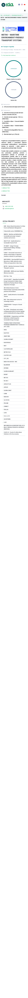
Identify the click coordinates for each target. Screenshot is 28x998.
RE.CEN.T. (6, 380)
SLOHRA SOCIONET (8, 339)
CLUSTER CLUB (7, 355)
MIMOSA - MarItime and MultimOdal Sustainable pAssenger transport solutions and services (12, 236)
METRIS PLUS (7, 352)
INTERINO (6, 368)
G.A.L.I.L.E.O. (7, 416)
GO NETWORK (7, 419)
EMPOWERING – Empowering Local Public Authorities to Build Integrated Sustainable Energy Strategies (14, 318)
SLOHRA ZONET (7, 390)
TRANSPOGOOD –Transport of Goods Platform (13, 305)
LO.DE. (5, 412)
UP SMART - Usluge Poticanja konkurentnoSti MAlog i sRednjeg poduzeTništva (12, 247)
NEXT (5, 345)
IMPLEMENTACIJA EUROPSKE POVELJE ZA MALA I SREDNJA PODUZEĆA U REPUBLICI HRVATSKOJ (14, 427)
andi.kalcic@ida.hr (9, 208)
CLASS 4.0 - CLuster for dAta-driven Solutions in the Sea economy (13, 433)
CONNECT (6, 406)
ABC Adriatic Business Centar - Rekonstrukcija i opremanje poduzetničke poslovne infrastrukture (14, 289)
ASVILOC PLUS (7, 384)
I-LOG (5, 422)
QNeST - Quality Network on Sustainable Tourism (14, 295)
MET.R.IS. (6, 377)
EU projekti (7, 15)
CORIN (5, 393)
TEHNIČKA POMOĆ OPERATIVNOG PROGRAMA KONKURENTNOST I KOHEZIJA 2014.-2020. (14, 324)
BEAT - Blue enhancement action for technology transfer (13, 300)
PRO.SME (6, 403)
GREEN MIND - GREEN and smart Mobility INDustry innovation (14, 272)
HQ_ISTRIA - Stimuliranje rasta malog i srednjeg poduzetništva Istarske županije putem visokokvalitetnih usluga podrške (14, 311)
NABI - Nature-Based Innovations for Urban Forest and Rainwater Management (14, 227)
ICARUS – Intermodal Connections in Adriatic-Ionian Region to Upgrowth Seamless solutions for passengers (13, 254)
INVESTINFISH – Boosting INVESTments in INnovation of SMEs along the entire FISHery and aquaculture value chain (14, 261)
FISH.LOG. (6, 409)
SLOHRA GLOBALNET (9, 371)
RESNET (6, 374)
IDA (1, 15)
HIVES (5, 329)
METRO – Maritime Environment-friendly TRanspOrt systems (14, 267)
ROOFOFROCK (7, 342)
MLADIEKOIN (7, 365)
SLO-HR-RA (6, 400)
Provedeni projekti (17, 15)
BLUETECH (6, 333)
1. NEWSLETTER (5, 188)
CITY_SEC (6, 358)
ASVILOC (6, 387)
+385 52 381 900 (9, 206)
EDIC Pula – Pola (8, 276)
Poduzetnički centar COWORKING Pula (13, 231)
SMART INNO (7, 336)
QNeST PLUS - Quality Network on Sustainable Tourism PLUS (12, 241)
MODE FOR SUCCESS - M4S (10, 361)
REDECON (6, 396)
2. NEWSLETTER (5, 191)
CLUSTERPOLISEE (8, 349)
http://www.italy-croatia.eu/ (9, 55)
